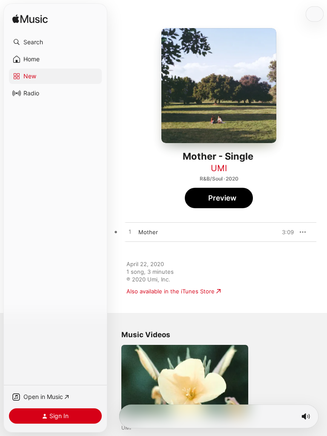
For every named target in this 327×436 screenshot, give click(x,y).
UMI (219, 168)
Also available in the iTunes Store (170, 291)
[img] (30, 19)
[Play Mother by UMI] (129, 232)
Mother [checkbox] (148, 232)
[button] (55, 42)
